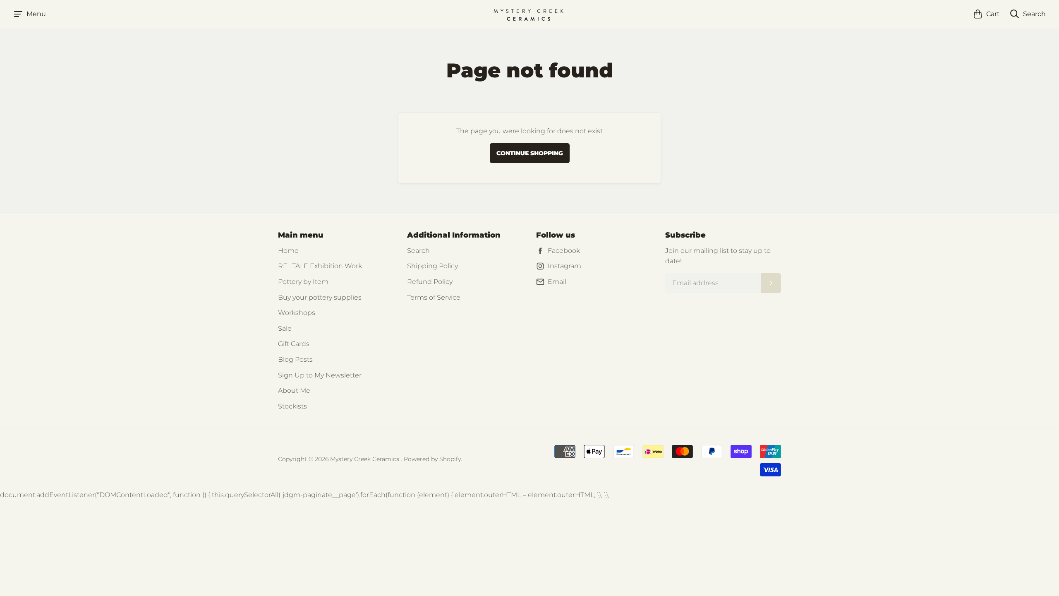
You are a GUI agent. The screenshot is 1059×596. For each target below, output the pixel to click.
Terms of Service (433, 297)
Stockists (292, 406)
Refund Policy (430, 282)
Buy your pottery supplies (320, 297)
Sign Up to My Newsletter (320, 375)
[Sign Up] (771, 283)
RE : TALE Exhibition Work (320, 266)
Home (288, 251)
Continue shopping (529, 153)
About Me (294, 390)
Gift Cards (293, 344)
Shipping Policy (432, 266)
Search (418, 251)
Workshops (296, 313)
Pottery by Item (303, 282)
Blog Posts (295, 359)
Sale (285, 328)
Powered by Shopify (432, 459)
